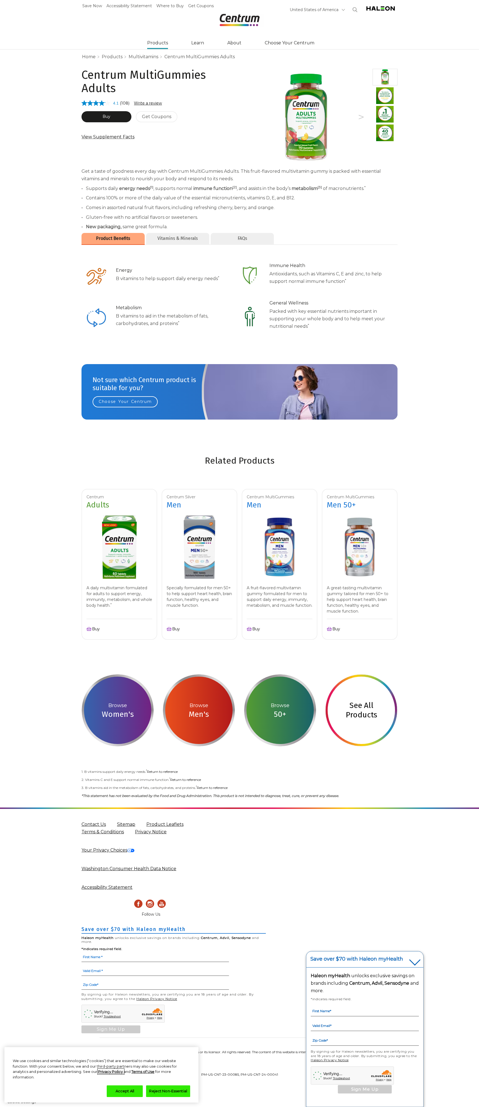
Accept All (125, 1091)
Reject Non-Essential (168, 1091)
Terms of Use (142, 1071)
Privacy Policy (111, 1071)
